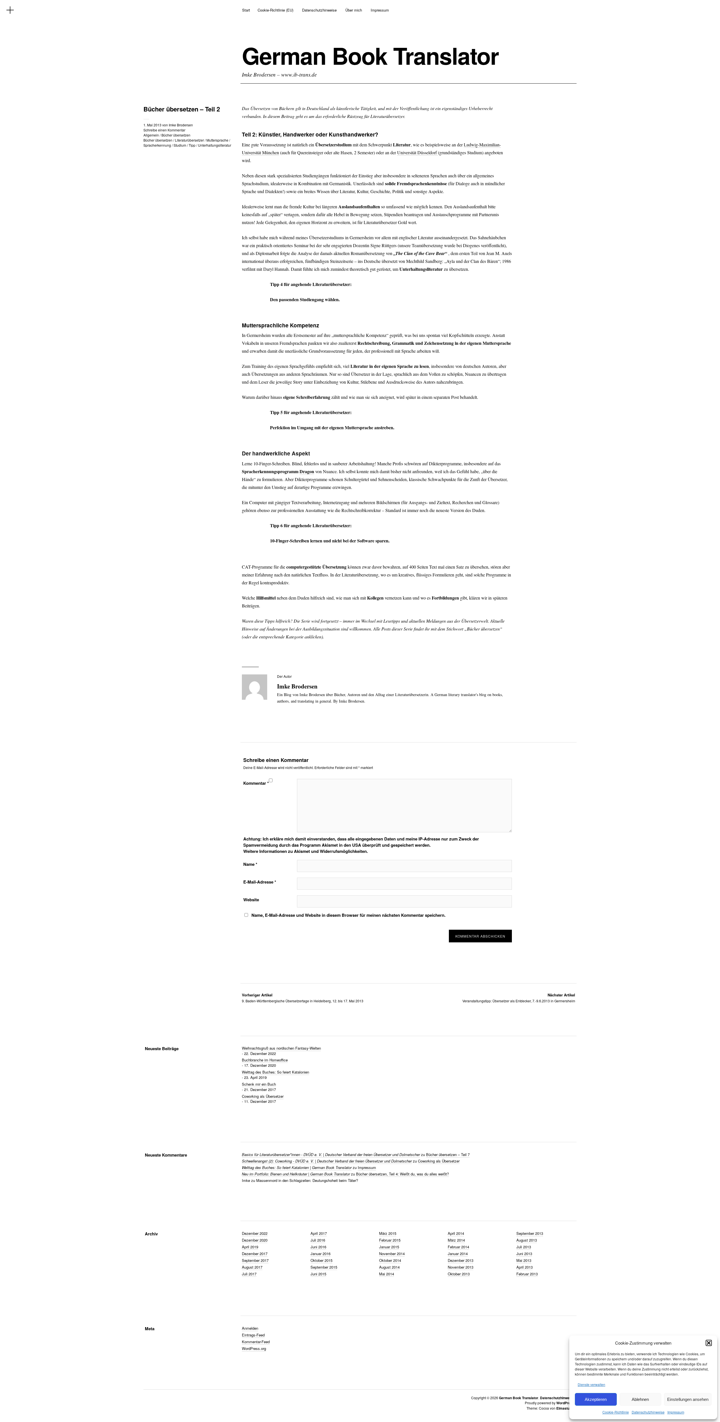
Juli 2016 (317, 1240)
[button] (709, 1343)
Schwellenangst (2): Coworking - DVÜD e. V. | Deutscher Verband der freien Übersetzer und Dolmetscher (327, 1161)
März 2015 (387, 1233)
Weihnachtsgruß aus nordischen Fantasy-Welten (281, 1048)
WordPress (565, 1402)
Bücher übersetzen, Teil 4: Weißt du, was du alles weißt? (402, 1174)
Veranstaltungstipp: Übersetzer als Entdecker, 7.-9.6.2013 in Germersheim (518, 997)
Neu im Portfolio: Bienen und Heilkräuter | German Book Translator (296, 1174)
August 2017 (252, 1267)
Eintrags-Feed (253, 1335)
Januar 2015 (389, 1246)
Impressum (675, 1412)
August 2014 (389, 1267)
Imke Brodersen (181, 124)
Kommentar (256, 783)
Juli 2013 (523, 1246)
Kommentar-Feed (256, 1341)
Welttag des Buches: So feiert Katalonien (275, 1072)
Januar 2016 (320, 1253)
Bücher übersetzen (175, 135)
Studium (180, 145)
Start (246, 10)
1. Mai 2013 (152, 124)
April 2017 (318, 1233)
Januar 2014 (458, 1253)
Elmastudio (565, 1408)
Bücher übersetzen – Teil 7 (448, 1154)
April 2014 (456, 1233)
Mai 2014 (386, 1273)
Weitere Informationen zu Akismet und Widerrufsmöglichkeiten (305, 851)
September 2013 (529, 1233)
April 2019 (250, 1246)
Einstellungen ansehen (687, 1399)
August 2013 (526, 1240)
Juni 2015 (318, 1273)
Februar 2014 (458, 1246)
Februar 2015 (389, 1240)
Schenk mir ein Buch (259, 1084)
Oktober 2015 (321, 1260)
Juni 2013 (524, 1253)
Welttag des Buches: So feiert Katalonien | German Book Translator (297, 1167)
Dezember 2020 (254, 1240)
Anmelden (250, 1328)
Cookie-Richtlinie (615, 1412)
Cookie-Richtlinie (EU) (275, 10)
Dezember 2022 (254, 1233)
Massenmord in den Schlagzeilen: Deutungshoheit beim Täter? (307, 1180)
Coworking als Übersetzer (263, 1096)
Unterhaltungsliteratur (214, 145)
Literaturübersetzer (189, 140)
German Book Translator (370, 55)
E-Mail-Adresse (259, 882)
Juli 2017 (249, 1273)
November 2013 (460, 1267)
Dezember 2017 (254, 1253)
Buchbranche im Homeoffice (265, 1060)
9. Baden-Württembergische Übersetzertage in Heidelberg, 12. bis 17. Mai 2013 (302, 997)
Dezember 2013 (460, 1260)
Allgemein (151, 135)
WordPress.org (254, 1348)
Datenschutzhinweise (648, 1412)
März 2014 (456, 1240)
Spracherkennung (157, 145)
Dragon (307, 471)
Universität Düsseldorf (417, 152)
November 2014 (392, 1253)
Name (250, 864)
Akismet (330, 845)
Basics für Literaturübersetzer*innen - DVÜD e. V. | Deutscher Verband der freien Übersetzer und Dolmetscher (331, 1154)
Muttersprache (217, 140)
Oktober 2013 (459, 1273)
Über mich (353, 10)
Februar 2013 (527, 1273)
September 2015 (323, 1267)
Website (251, 899)
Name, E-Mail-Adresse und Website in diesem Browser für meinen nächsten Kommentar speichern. (348, 915)
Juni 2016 (318, 1246)
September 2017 (255, 1260)
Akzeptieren (596, 1399)
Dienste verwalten (591, 1384)
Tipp (192, 145)
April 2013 (524, 1267)
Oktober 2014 (390, 1260)
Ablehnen (640, 1399)
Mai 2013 (523, 1260)
